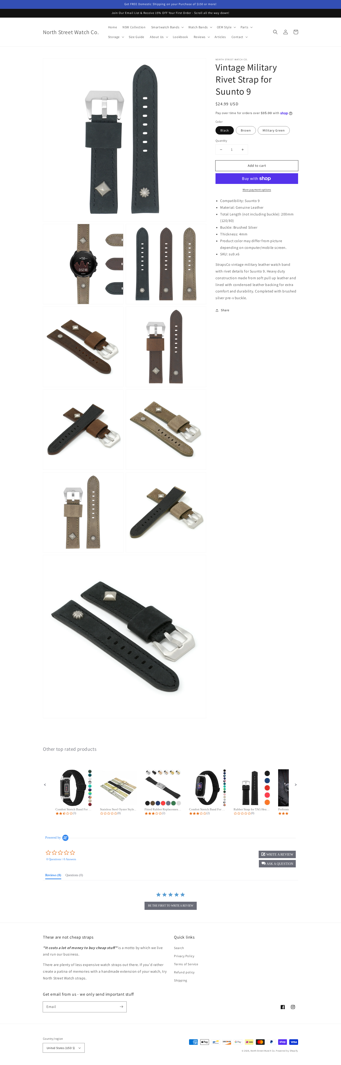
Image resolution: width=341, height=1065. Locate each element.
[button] (275, 32)
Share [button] (225, 310)
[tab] (53, 876)
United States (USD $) (61, 1048)
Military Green (274, 130)
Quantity (221, 141)
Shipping (180, 980)
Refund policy (184, 972)
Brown (246, 130)
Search (179, 948)
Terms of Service (186, 964)
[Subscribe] (121, 1007)
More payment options (257, 189)
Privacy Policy (184, 956)
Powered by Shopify (287, 1050)
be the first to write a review (170, 905)
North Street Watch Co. (263, 1050)
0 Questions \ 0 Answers (61, 859)
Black (224, 130)
